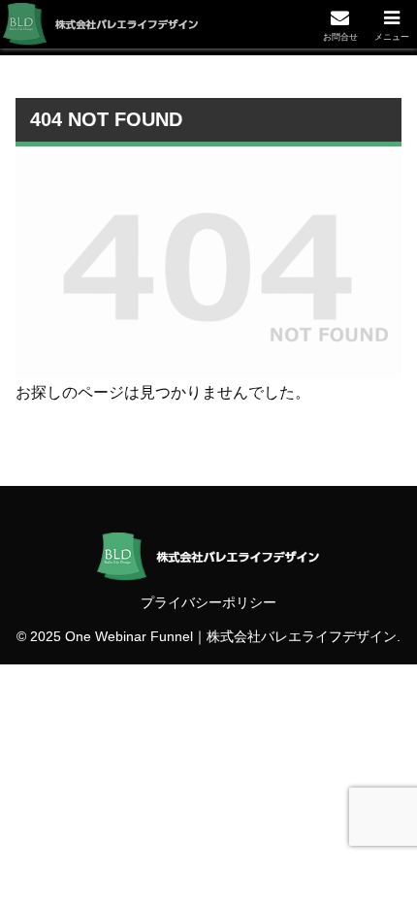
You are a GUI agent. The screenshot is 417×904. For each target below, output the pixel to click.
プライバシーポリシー (208, 602)
